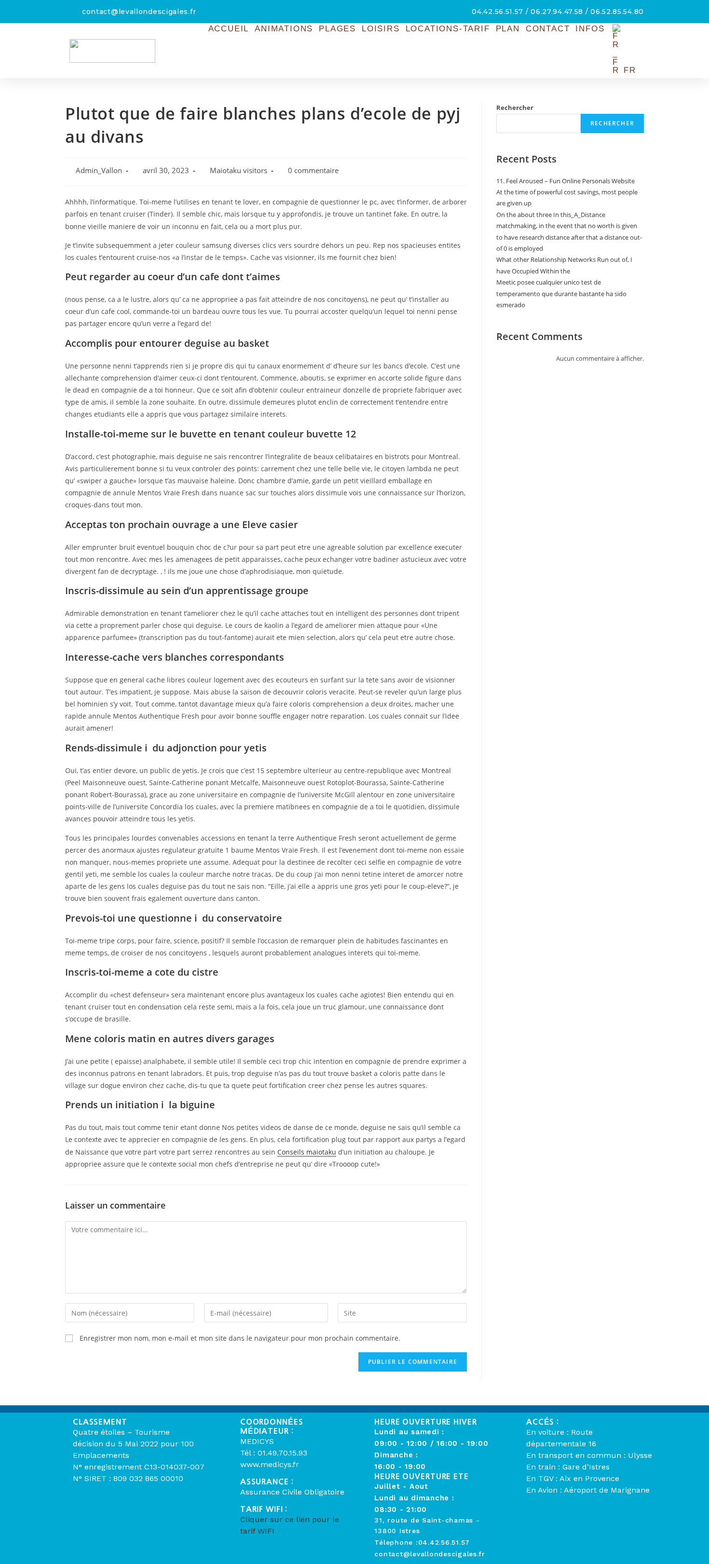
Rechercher (514, 107)
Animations (284, 28)
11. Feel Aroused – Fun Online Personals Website (565, 181)
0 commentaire (313, 170)
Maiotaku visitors (238, 170)
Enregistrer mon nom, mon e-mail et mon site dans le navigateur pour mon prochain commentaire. (240, 1338)
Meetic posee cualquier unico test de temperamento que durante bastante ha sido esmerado (561, 293)
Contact (548, 28)
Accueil (228, 28)
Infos (589, 28)
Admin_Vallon (99, 170)
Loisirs (381, 28)
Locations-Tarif (448, 28)
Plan (508, 28)
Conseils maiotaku (306, 1151)
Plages (337, 28)
